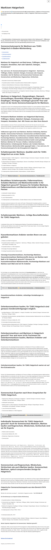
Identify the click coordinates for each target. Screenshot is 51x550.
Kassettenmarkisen (6, 56)
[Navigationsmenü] (48, 1)
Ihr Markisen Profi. (6, 33)
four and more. (5, 31)
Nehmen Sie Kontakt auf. (7, 538)
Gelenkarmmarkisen (6, 54)
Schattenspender (6, 58)
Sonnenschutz (5, 52)
